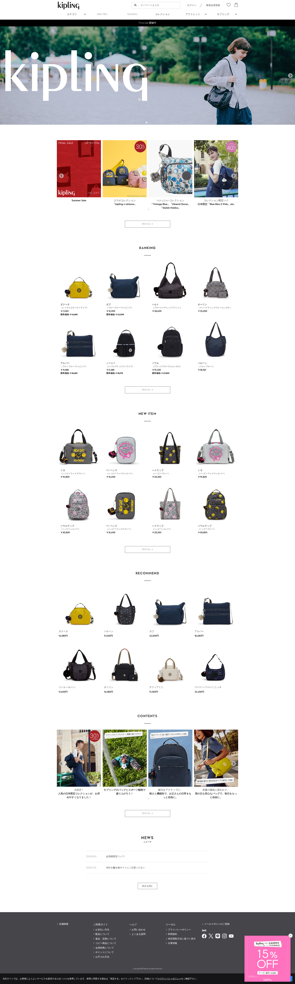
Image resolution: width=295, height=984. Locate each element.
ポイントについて (104, 952)
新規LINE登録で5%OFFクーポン (147, 22)
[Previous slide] (4, 75)
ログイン (191, 5)
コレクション (162, 14)
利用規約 (172, 934)
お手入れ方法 (102, 956)
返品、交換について (105, 938)
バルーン (202, 363)
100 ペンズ (111, 470)
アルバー (65, 363)
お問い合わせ (139, 929)
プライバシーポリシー (179, 929)
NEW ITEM (102, 14)
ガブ (108, 304)
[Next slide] (290, 75)
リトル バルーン (67, 687)
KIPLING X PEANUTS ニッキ (208, 687)
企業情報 (172, 943)
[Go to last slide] (61, 175)
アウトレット (192, 14)
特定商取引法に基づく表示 (182, 938)
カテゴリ (72, 14)
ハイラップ (157, 470)
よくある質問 (139, 934)
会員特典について (104, 947)
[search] (135, 5)
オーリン (202, 304)
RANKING (132, 14)
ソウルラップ (67, 525)
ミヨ (62, 470)
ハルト (155, 304)
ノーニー (110, 363)
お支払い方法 (102, 929)
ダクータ (65, 304)
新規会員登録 (213, 5)
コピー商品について (105, 943)
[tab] (146, 122)
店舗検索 (63, 924)
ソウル (155, 363)
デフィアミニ (156, 687)
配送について (102, 934)
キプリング (223, 14)
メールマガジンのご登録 (217, 924)
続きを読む (147, 886)
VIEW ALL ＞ (147, 223)
